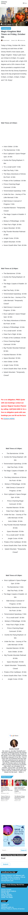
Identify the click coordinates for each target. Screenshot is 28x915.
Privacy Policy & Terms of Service (12, 909)
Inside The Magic (7, 897)
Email (3, 858)
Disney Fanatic (6, 890)
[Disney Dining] (5, 3)
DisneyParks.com (7, 880)
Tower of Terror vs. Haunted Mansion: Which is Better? (5, 797)
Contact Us (5, 904)
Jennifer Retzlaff (6, 40)
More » (21, 772)
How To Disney (6, 894)
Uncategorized (6, 28)
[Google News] (14, 735)
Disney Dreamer (6, 896)
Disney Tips (5, 893)
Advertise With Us (7, 907)
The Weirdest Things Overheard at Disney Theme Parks (20, 797)
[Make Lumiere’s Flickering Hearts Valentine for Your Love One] (7, 783)
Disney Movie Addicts (8, 891)
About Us (4, 906)
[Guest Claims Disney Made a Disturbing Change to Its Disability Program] (21, 783)
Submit (5, 864)
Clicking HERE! (9, 418)
